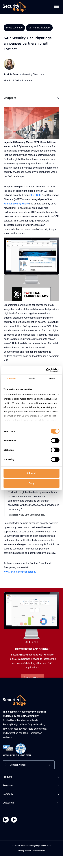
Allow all (31, 473)
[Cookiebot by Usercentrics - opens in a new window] (46, 370)
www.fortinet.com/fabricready (20, 571)
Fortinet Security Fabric (16, 203)
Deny (31, 483)
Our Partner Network (39, 27)
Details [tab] (31, 378)
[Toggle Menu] (56, 4)
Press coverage (14, 27)
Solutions (8, 785)
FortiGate (36, 195)
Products (7, 776)
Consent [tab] (11, 378)
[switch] (55, 440)
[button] (58, 99)
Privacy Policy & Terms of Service (31, 851)
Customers (8, 802)
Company (8, 794)
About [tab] (52, 378)
